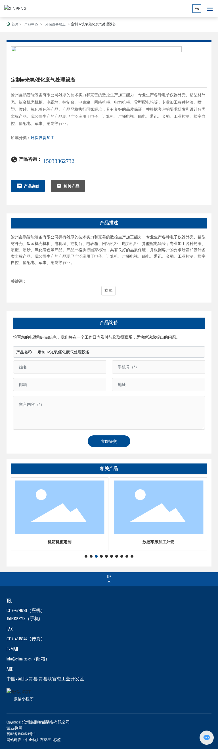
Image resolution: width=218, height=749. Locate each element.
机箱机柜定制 (60, 542)
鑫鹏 (108, 291)
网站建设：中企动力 (23, 740)
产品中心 (31, 24)
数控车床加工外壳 (158, 542)
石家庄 (45, 740)
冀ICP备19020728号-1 (21, 734)
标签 (57, 740)
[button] (86, 556)
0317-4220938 (17, 611)
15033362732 (58, 161)
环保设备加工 (55, 24)
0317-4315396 (17, 639)
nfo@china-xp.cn (19, 659)
